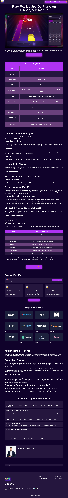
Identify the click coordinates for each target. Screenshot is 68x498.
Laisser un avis (57, 280)
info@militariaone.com (59, 480)
